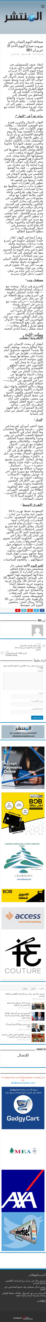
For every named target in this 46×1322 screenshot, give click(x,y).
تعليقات (24, 989)
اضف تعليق (24, 54)
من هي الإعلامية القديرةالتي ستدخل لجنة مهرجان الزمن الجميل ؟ (16, 1035)
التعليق (40, 671)
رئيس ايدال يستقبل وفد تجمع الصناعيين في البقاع (18, 1004)
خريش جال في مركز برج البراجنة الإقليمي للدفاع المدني (25, 1281)
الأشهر (33, 989)
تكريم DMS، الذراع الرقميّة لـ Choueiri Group (16, 653)
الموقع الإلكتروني (37, 709)
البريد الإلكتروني (37, 701)
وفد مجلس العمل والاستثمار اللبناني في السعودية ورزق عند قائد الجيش (27, 647)
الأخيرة (41, 989)
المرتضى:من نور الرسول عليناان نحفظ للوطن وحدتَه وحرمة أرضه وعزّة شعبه (17, 1015)
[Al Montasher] (23, 17)
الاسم (40, 693)
